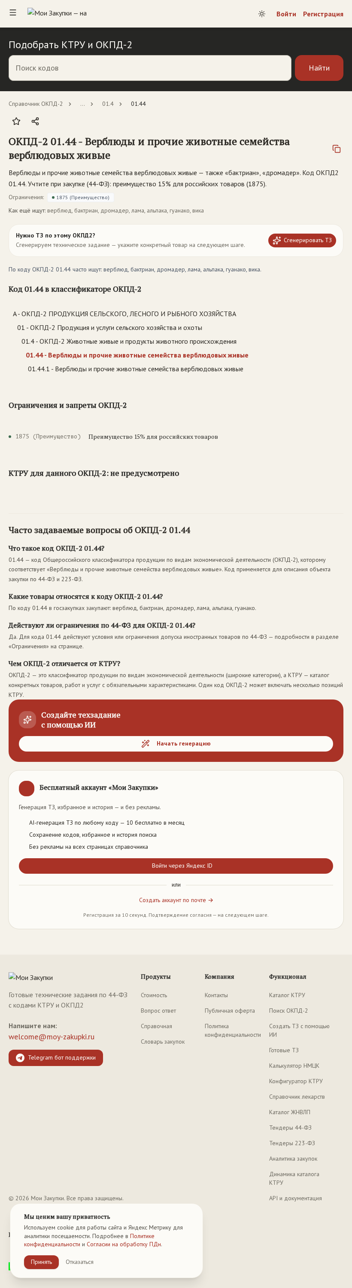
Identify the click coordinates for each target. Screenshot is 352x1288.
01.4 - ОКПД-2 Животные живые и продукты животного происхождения (129, 341)
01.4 (108, 104)
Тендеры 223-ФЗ (292, 1143)
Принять (41, 1262)
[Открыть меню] (12, 14)
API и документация (295, 1198)
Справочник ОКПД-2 (36, 104)
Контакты (216, 995)
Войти (286, 13)
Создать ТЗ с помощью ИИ (299, 1030)
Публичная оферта (230, 1010)
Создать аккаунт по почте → (176, 900)
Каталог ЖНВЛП (289, 1112)
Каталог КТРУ (287, 995)
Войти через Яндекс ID (182, 865)
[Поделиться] (35, 121)
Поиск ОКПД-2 (288, 1010)
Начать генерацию (184, 743)
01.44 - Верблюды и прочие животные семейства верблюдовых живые (137, 355)
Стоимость (154, 995)
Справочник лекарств (297, 1096)
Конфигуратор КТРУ (296, 1081)
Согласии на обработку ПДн (124, 1244)
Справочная (156, 1026)
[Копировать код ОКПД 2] (336, 149)
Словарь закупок (163, 1041)
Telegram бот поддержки (62, 1057)
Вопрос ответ (158, 1010)
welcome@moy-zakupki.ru (51, 1036)
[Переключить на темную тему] (262, 14)
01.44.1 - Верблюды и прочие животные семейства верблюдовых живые (135, 368)
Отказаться (80, 1262)
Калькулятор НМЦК (294, 1065)
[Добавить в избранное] (16, 121)
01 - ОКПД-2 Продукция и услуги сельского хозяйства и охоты (109, 327)
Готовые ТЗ (284, 1050)
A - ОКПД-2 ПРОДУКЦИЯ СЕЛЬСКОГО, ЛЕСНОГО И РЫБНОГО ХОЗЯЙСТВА (124, 313)
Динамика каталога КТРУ (294, 1178)
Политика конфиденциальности (233, 1030)
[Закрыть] (330, 784)
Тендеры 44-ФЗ (290, 1127)
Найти (319, 68)
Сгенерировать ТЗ (308, 240)
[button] (161, 148)
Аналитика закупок (293, 1158)
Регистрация (323, 13)
